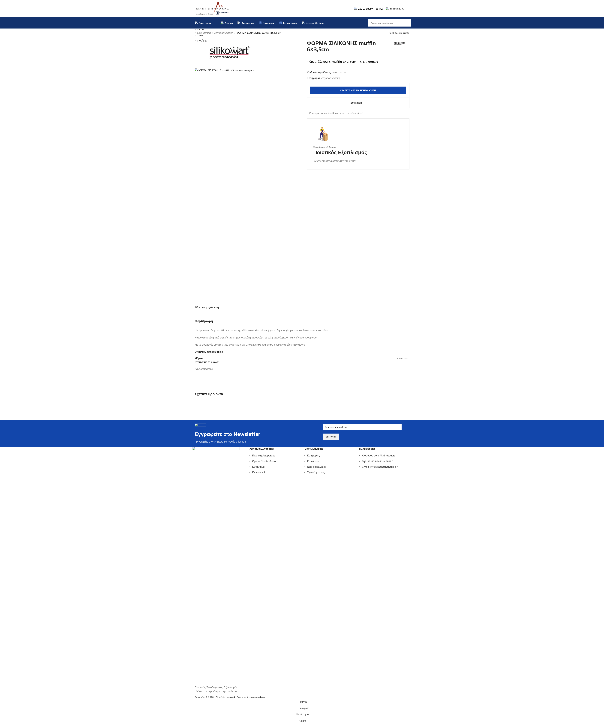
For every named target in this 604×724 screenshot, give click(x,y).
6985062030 (397, 8)
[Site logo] (213, 8)
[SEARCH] (407, 23)
